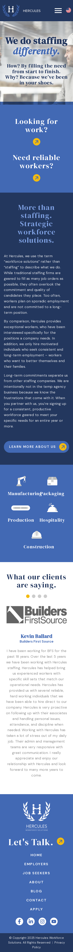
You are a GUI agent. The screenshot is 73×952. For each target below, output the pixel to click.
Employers (36, 864)
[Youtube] (54, 921)
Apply (36, 909)
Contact (36, 900)
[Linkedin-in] (31, 921)
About (36, 882)
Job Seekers (36, 873)
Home (37, 855)
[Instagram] (42, 921)
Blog (36, 891)
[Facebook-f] (19, 921)
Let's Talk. (31, 842)
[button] (28, 596)
